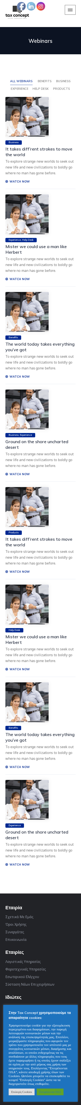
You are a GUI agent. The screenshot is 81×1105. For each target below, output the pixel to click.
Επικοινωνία (16, 939)
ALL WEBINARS (21, 81)
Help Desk (41, 88)
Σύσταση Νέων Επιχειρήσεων (29, 984)
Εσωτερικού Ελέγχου (22, 976)
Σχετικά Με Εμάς (19, 916)
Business (63, 81)
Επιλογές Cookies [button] (21, 1092)
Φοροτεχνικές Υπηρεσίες (25, 969)
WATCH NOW (19, 181)
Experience (19, 88)
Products (61, 88)
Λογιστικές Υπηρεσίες (23, 961)
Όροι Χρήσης (16, 924)
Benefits (45, 81)
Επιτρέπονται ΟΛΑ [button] (50, 1092)
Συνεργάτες (14, 932)
